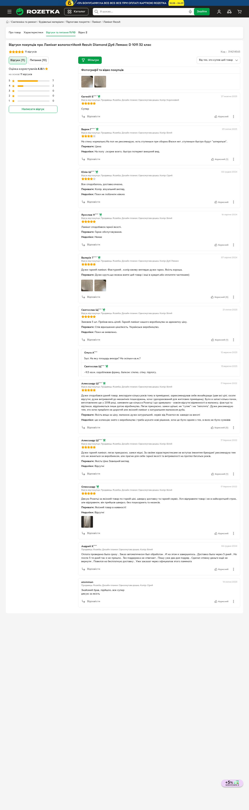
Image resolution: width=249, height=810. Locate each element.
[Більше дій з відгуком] (233, 116)
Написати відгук (33, 109)
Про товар (15, 32)
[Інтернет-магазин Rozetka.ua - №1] (38, 11)
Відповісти (93, 116)
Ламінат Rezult (111, 22)
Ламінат (96, 22)
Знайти (202, 11)
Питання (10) (38, 60)
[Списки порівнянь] (229, 11)
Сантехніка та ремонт (24, 22)
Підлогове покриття (78, 22)
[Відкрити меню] (9, 11)
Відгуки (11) (17, 60)
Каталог (79, 11)
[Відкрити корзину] (239, 11)
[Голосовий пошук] (190, 11)
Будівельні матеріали (51, 22)
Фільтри (93, 60)
